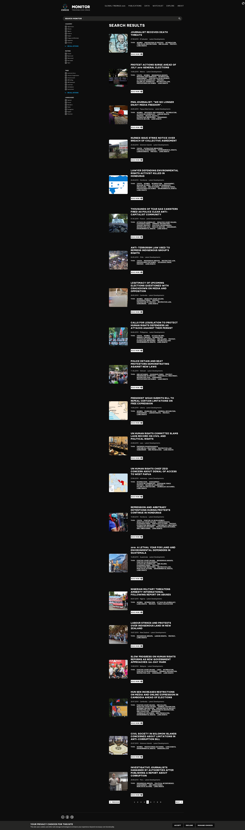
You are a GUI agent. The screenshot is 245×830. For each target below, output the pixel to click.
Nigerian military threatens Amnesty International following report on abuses (151, 592)
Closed (69, 53)
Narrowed (70, 60)
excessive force (71, 73)
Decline (189, 825)
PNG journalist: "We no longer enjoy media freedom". (152, 103)
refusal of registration (73, 75)
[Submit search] (178, 18)
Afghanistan (70, 26)
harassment (70, 89)
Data (147, 6)
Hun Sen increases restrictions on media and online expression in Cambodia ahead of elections (154, 695)
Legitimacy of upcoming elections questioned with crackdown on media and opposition (150, 287)
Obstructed (70, 58)
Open (68, 63)
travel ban (70, 84)
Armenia (69, 42)
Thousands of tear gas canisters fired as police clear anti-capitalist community (154, 212)
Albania (69, 29)
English (69, 111)
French (69, 102)
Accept (177, 825)
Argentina (70, 40)
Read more (135, 54)
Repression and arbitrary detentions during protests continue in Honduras (150, 510)
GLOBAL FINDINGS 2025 (115, 6)
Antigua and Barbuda (73, 38)
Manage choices (205, 825)
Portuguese (70, 109)
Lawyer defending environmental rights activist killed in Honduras (154, 173)
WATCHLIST (158, 6)
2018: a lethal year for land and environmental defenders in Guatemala (153, 550)
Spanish (69, 100)
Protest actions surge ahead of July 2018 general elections (153, 66)
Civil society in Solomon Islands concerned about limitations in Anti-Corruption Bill (154, 736)
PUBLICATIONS (134, 6)
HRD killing (70, 80)
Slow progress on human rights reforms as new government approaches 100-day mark (153, 659)
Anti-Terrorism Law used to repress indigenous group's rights (150, 250)
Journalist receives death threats (149, 33)
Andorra (69, 33)
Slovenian (70, 114)
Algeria (69, 31)
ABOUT (181, 6)
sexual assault (71, 78)
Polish (69, 107)
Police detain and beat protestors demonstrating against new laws (150, 364)
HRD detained (71, 82)
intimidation (70, 87)
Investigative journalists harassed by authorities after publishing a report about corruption (152, 771)
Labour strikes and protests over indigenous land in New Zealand (151, 626)
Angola (69, 36)
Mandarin (70, 105)
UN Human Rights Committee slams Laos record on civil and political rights (154, 436)
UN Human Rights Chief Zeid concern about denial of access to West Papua (154, 471)
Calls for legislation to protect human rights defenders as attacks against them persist (154, 325)
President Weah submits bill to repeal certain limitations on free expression (152, 401)
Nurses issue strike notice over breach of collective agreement (154, 139)
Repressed (70, 56)
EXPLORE (170, 6)
